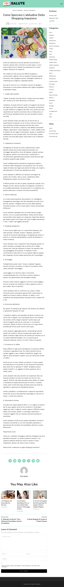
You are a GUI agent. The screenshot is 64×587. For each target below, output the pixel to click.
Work (50, 114)
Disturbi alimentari (54, 46)
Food (50, 54)
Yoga (50, 116)
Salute (51, 92)
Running (51, 89)
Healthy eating (53, 59)
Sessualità (52, 100)
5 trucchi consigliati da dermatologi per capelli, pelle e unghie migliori (40, 504)
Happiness (52, 57)
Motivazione (52, 78)
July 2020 (51, 21)
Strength (51, 106)
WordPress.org (53, 136)
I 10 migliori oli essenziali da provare (6, 503)
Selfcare (51, 97)
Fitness (51, 48)
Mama (50, 73)
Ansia (50, 32)
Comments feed (53, 133)
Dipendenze (52, 43)
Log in (51, 128)
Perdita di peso (53, 81)
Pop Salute (13, 23)
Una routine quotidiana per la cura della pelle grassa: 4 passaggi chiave (23, 505)
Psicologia (52, 84)
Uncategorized (53, 111)
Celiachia (51, 35)
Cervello (51, 37)
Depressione (52, 40)
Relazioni (51, 86)
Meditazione (52, 76)
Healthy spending (17, 10)
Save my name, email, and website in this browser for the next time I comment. (21, 566)
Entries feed (52, 131)
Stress (51, 108)
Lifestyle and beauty (30, 10)
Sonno (51, 103)
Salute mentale (53, 95)
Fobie (50, 51)
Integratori (52, 67)
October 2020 (53, 15)
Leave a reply (34, 23)
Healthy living (52, 62)
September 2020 (53, 18)
